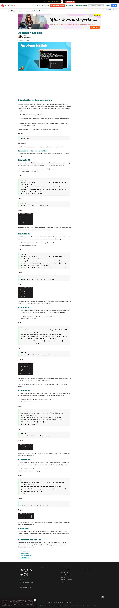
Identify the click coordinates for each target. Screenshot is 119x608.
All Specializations (81, 5)
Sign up (63, 582)
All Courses (69, 5)
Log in (108, 5)
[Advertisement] (87, 51)
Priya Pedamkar (26, 37)
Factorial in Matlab (26, 551)
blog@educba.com (111, 9)
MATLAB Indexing (26, 555)
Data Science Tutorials (24, 10)
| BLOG (15, 5)
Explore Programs (66, 575)
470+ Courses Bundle (57, 5)
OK (35, 600)
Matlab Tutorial (34, 10)
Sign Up (114, 5)
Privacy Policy (8, 605)
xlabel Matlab (25, 553)
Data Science (15, 10)
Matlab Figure (25, 557)
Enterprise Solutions (67, 570)
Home (9, 10)
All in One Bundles (66, 579)
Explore (36, 5)
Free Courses (45, 5)
